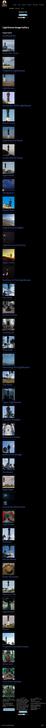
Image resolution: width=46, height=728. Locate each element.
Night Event (9, 262)
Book (22, 8)
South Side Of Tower (13, 158)
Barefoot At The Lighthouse (17, 280)
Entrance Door (10, 315)
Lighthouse (8, 88)
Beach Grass (9, 123)
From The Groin (10, 53)
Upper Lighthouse (12, 402)
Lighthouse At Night (13, 228)
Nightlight (8, 489)
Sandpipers (8, 193)
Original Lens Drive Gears (16, 646)
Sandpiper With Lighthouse (17, 105)
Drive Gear (8, 664)
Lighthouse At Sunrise (14, 245)
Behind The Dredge (12, 454)
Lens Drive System (12, 681)
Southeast (8, 472)
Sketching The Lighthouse (16, 367)
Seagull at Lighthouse (14, 70)
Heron (6, 629)
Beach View (8, 210)
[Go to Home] (4, 3)
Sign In (42, 725)
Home (14, 4)
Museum (17, 8)
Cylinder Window (11, 420)
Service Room (9, 559)
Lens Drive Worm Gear (14, 507)
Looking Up (8, 332)
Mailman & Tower (11, 437)
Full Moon (8, 385)
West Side (8, 350)
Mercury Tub (9, 594)
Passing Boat (9, 36)
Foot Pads (7, 297)
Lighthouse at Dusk (12, 140)
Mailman (7, 542)
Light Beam (8, 175)
